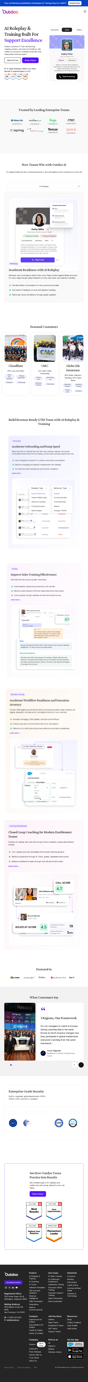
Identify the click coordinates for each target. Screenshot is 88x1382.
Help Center (72, 1328)
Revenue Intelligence (33, 1297)
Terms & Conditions (23, 1367)
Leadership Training (56, 1284)
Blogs (69, 1319)
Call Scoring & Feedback (34, 1291)
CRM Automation (36, 1301)
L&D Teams (52, 1328)
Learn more (17, 473)
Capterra (51, 1346)
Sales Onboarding (55, 1298)
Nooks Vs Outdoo (36, 1333)
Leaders (51, 1319)
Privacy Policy (9, 1367)
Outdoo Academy (74, 1322)
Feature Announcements (35, 1308)
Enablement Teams (55, 1325)
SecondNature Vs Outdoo (36, 1326)
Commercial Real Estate (74, 1289)
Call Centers (72, 1282)
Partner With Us (35, 1355)
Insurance (71, 1276)
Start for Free (12, 60)
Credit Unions (72, 1285)
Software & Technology (72, 1294)
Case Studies (72, 1325)
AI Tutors (33, 1284)
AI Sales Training (55, 1276)
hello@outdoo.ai (12, 1320)
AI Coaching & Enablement (54, 1280)
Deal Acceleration (55, 1301)
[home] (12, 11)
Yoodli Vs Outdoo (36, 1330)
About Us (33, 1361)
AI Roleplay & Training (34, 1277)
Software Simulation (37, 1287)
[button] (85, 11)
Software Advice (54, 1352)
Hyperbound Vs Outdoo (35, 1320)
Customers (33, 1349)
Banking (70, 1279)
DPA (35, 1367)
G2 (49, 1343)
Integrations (34, 1304)
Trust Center (34, 1358)
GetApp (51, 1349)
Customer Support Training (55, 1294)
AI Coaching (34, 1282)
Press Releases (35, 1352)
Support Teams (54, 1331)
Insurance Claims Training (55, 1288)
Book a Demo (30, 60)
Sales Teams (53, 1322)
